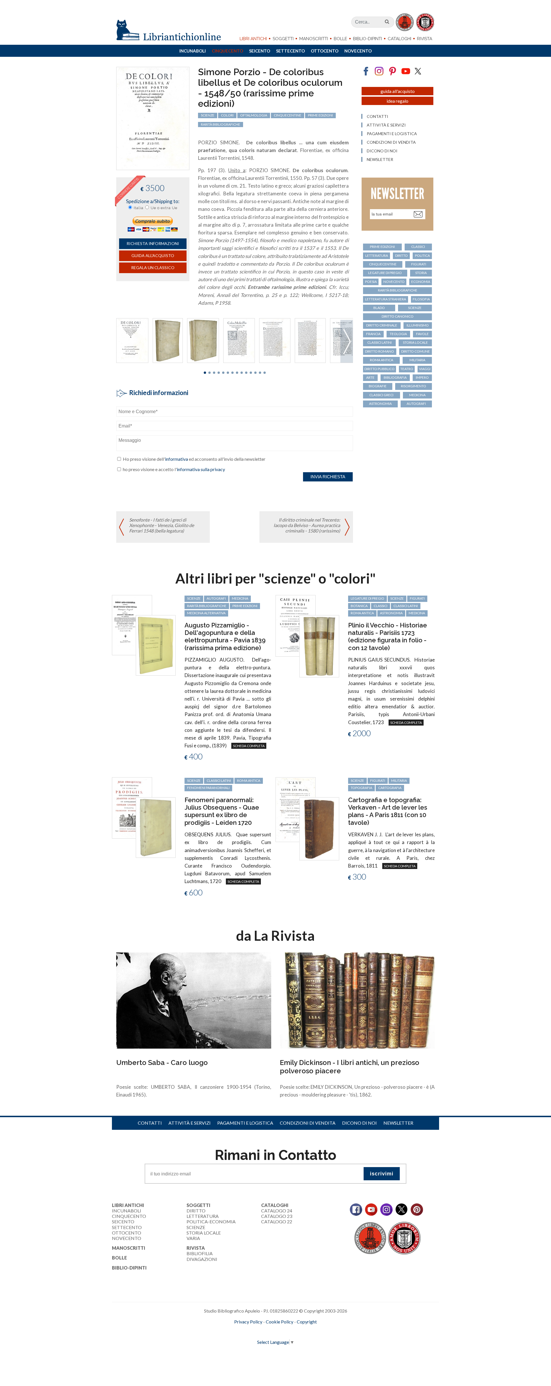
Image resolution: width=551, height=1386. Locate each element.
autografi (416, 403)
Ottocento (324, 50)
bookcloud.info (286, 1331)
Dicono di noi (382, 151)
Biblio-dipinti (367, 38)
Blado (379, 308)
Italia (138, 208)
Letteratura (203, 1216)
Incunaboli (192, 50)
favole (422, 334)
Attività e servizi (386, 125)
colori (227, 115)
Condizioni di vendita (391, 142)
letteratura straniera (385, 299)
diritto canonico (398, 316)
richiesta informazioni (153, 243)
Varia (193, 1238)
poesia (371, 281)
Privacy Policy (248, 1321)
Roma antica (381, 360)
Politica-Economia (211, 1221)
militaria (417, 360)
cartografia (389, 788)
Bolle (340, 38)
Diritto (196, 1210)
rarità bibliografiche (220, 124)
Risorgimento (413, 386)
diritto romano (379, 351)
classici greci (381, 395)
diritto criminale (381, 325)
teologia (398, 334)
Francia (373, 334)
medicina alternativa (206, 613)
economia (420, 281)
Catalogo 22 (276, 1221)
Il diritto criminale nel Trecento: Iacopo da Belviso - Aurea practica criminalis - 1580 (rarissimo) (306, 525)
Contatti (377, 116)
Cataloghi (399, 38)
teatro (406, 369)
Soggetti (283, 38)
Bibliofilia (200, 1253)
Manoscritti (313, 38)
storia (421, 273)
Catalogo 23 (276, 1216)
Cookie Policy (279, 1321)
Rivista (424, 38)
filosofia (421, 299)
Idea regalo (397, 101)
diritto (401, 255)
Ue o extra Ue (164, 208)
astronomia (380, 403)
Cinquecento (227, 50)
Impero (422, 377)
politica (422, 255)
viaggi (424, 369)
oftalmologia (253, 115)
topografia (361, 788)
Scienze (196, 1227)
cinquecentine (287, 115)
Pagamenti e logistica (392, 134)
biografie (378, 386)
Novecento (358, 50)
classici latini (379, 342)
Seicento (259, 50)
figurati (418, 264)
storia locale (415, 342)
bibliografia (395, 377)
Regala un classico (152, 267)
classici (418, 246)
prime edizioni (320, 115)
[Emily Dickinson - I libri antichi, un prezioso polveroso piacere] (357, 999)
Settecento (290, 50)
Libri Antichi (253, 38)
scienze (207, 115)
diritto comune (415, 351)
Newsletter (380, 159)
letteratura (376, 255)
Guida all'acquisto (152, 255)
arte (370, 377)
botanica (359, 606)
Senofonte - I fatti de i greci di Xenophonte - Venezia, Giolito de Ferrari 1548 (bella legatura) (161, 525)
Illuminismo (418, 325)
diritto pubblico (379, 369)
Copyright (307, 1321)
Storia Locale (204, 1232)
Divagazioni (202, 1259)
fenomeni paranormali (208, 788)
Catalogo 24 (276, 1210)
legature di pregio (385, 273)
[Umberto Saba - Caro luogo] (193, 999)
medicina (417, 395)
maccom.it (258, 1331)
